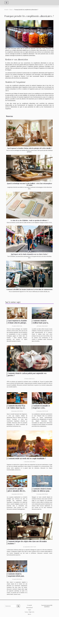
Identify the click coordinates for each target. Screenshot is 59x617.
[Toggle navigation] (6, 2)
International (29, 607)
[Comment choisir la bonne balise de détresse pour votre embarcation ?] (42, 481)
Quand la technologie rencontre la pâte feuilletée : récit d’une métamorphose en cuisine (29, 184)
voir (44, 64)
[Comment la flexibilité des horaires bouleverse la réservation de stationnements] (29, 274)
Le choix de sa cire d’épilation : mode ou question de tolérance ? (29, 220)
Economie (29, 605)
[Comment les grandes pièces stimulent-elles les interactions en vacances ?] (17, 481)
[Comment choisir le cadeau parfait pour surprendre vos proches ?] (29, 358)
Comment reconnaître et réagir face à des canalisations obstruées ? (41, 408)
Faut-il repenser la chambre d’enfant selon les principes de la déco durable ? (29, 148)
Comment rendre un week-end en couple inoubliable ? (27, 458)
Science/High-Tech (29, 612)
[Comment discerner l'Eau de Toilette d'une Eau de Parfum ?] (17, 398)
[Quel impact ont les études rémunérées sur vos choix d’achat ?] (29, 239)
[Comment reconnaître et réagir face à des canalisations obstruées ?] (42, 398)
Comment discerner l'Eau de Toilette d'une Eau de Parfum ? (16, 408)
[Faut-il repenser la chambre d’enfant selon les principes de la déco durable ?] (29, 133)
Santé (29, 609)
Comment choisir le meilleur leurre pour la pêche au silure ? (40, 323)
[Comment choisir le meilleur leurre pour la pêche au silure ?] (42, 313)
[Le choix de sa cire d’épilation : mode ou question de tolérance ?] (29, 205)
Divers (11, 9)
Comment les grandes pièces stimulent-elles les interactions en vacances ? (17, 491)
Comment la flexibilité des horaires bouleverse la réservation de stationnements (29, 289)
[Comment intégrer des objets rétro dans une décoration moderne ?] (29, 526)
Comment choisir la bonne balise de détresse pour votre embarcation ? (42, 491)
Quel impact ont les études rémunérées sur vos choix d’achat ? (29, 254)
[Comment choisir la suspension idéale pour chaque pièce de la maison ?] (17, 566)
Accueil (6, 9)
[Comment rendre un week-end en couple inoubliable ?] (29, 443)
